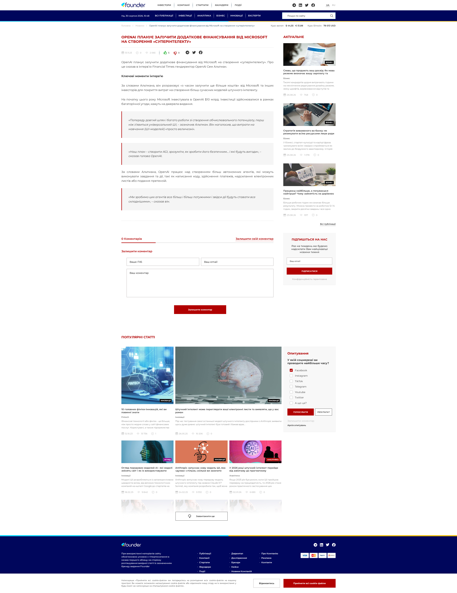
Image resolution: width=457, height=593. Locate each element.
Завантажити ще (205, 516)
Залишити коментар (200, 309)
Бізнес (220, 15)
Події (238, 5)
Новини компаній (241, 571)
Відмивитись (266, 583)
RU (333, 5)
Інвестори (164, 5)
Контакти (266, 562)
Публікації (205, 553)
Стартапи (202, 5)
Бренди (235, 562)
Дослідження (239, 558)
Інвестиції (185, 15)
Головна (125, 25)
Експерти (254, 15)
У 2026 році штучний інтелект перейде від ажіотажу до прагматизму (253, 469)
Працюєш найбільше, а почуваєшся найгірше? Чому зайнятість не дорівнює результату (308, 193)
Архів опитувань (296, 425)
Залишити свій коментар (254, 238)
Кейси (234, 567)
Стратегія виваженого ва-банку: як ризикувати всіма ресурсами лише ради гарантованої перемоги (308, 133)
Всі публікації (164, 15)
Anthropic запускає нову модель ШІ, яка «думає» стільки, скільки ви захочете (200, 469)
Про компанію (269, 553)
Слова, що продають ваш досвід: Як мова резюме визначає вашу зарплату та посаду (309, 73)
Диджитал (237, 553)
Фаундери (221, 5)
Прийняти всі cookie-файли (309, 583)
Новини (139, 25)
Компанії (183, 5)
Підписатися (309, 271)
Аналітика (204, 15)
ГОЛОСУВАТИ (300, 412)
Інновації (236, 15)
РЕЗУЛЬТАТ (323, 412)
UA (327, 5)
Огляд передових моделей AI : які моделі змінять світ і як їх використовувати (146, 469)
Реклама (266, 558)
